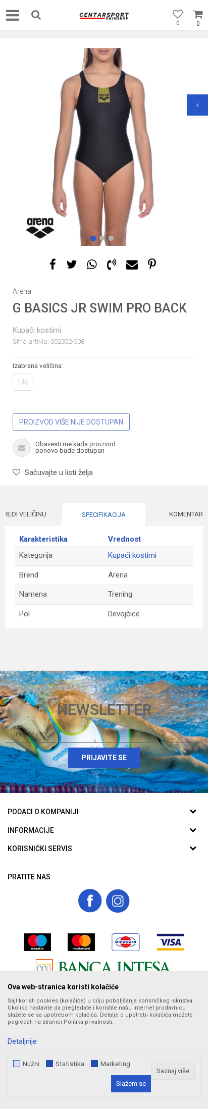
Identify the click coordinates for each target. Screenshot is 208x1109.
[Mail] (132, 265)
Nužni (31, 1064)
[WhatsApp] (92, 265)
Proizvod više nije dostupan (71, 422)
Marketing (115, 1064)
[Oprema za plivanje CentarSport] (104, 16)
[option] (104, 147)
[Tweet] (71, 265)
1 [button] (95, 240)
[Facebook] (52, 265)
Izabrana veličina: (38, 365)
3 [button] (113, 240)
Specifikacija (104, 514)
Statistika (70, 1064)
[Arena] (40, 228)
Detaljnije (22, 1041)
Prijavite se (104, 758)
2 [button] (104, 240)
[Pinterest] (152, 265)
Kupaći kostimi (37, 330)
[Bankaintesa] (104, 968)
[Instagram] (118, 901)
